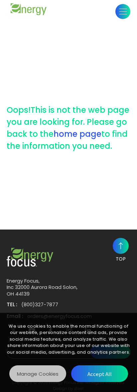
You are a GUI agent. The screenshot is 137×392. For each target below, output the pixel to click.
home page (77, 133)
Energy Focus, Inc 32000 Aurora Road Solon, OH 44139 (42, 287)
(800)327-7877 (39, 304)
